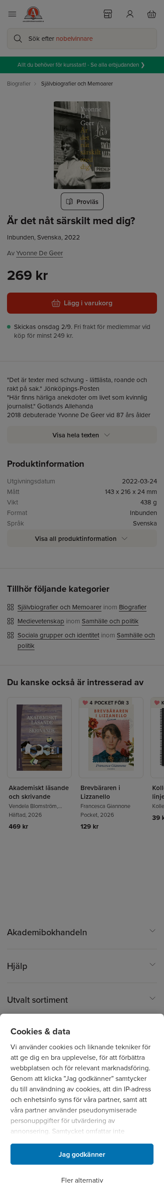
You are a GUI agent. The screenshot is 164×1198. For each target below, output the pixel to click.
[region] (82, 1106)
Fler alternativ (82, 1180)
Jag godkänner (82, 1154)
